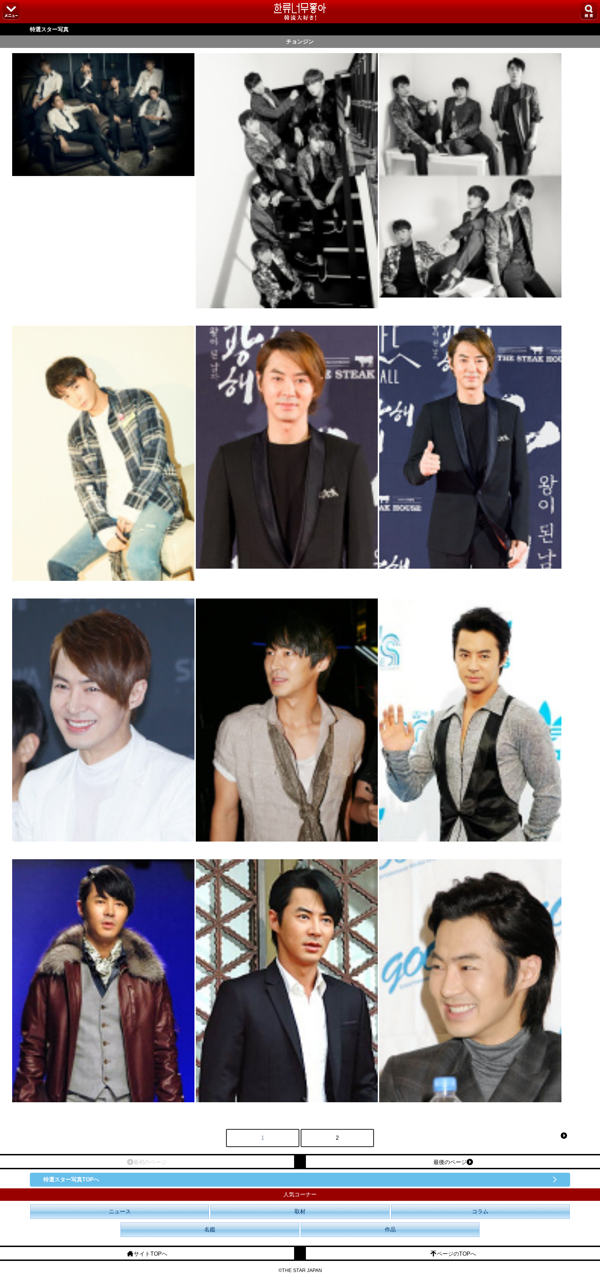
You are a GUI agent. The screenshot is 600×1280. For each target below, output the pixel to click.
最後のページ (450, 1162)
